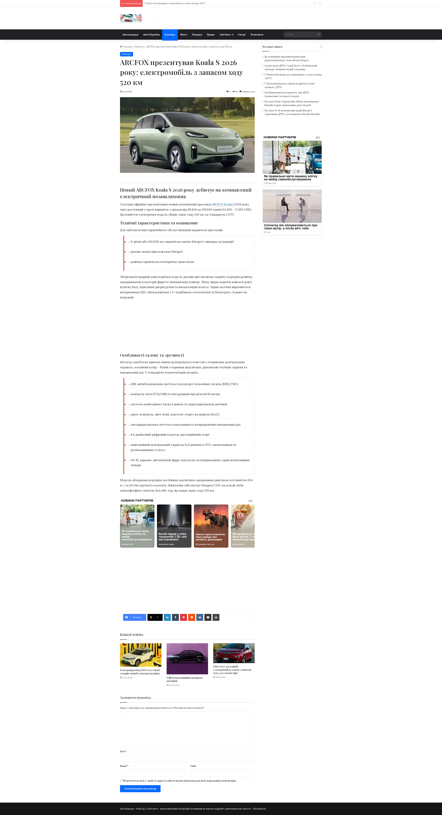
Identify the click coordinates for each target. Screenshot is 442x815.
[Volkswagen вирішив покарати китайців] (187, 658)
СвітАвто (225, 34)
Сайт (193, 766)
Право (211, 34)
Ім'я (123, 751)
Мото (183, 34)
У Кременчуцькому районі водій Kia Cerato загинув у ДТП (176, 3)
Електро (170, 34)
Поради (197, 34)
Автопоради (130, 34)
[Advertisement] (187, 327)
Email (124, 766)
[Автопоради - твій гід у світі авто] (146, 18)
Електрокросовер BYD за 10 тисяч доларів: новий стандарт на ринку (140, 671)
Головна (127, 46)
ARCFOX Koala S (223, 204)
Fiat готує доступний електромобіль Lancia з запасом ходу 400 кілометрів (232, 670)
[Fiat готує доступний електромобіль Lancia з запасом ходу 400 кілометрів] (234, 653)
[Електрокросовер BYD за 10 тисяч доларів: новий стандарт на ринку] (140, 655)
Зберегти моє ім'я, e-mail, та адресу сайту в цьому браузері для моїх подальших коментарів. (179, 780)
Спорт (242, 34)
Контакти (257, 34)
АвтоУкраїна (151, 34)
